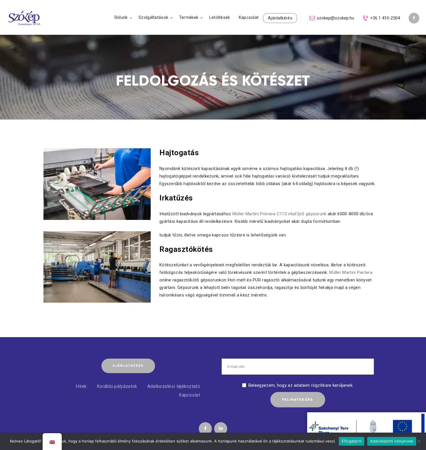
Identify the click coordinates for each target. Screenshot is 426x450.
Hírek (81, 386)
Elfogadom (351, 441)
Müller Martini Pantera (350, 272)
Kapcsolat (189, 395)
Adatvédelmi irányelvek (392, 441)
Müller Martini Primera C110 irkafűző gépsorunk (279, 213)
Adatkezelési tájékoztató (173, 386)
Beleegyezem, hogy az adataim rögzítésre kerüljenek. (300, 385)
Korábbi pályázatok (117, 386)
